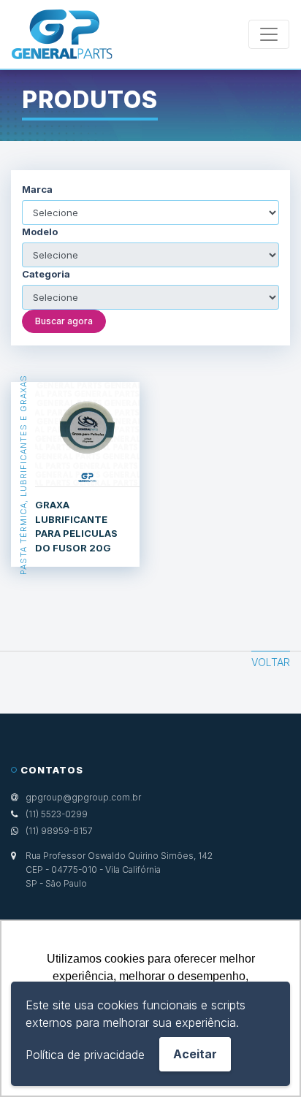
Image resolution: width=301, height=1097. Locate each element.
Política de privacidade (85, 1054)
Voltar (270, 662)
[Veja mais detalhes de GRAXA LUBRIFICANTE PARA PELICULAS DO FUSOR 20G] (87, 434)
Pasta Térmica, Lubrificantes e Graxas (23, 474)
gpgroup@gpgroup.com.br (83, 797)
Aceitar (195, 1054)
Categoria (46, 274)
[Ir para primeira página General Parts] (62, 34)
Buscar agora (64, 321)
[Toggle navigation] (268, 34)
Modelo (40, 232)
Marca (37, 189)
